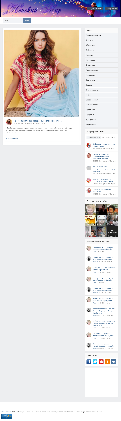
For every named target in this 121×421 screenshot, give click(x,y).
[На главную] (38, 8)
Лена (87, 214)
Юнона (88, 236)
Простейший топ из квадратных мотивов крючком (38, 121)
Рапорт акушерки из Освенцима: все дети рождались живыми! (101, 156)
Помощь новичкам (93, 35)
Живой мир (90, 45)
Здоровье (90, 115)
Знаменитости (92, 105)
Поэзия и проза (92, 70)
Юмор (88, 95)
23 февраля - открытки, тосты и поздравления (105, 145)
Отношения (90, 65)
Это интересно (92, 90)
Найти (27, 21)
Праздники (90, 110)
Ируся (99, 225)
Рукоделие (90, 75)
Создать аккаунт (95, 9)
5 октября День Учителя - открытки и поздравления (103, 180)
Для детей (90, 120)
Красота (89, 55)
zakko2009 (100, 236)
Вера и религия (92, 100)
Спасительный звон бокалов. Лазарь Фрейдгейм (104, 268)
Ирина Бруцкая (111, 215)
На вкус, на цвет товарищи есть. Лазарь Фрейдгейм (103, 248)
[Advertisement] (101, 382)
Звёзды (89, 50)
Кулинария (90, 60)
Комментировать (12, 138)
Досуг (88, 40)
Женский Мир (6, 412)
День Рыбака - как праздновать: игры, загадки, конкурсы (104, 169)
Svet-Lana (111, 236)
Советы (89, 85)
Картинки (90, 125)
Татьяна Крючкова (111, 226)
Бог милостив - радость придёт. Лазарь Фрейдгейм (103, 334)
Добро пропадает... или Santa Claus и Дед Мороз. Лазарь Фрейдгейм (104, 311)
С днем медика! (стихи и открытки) (102, 190)
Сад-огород (90, 80)
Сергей (88, 225)
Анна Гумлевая (100, 215)
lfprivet (95, 262)
